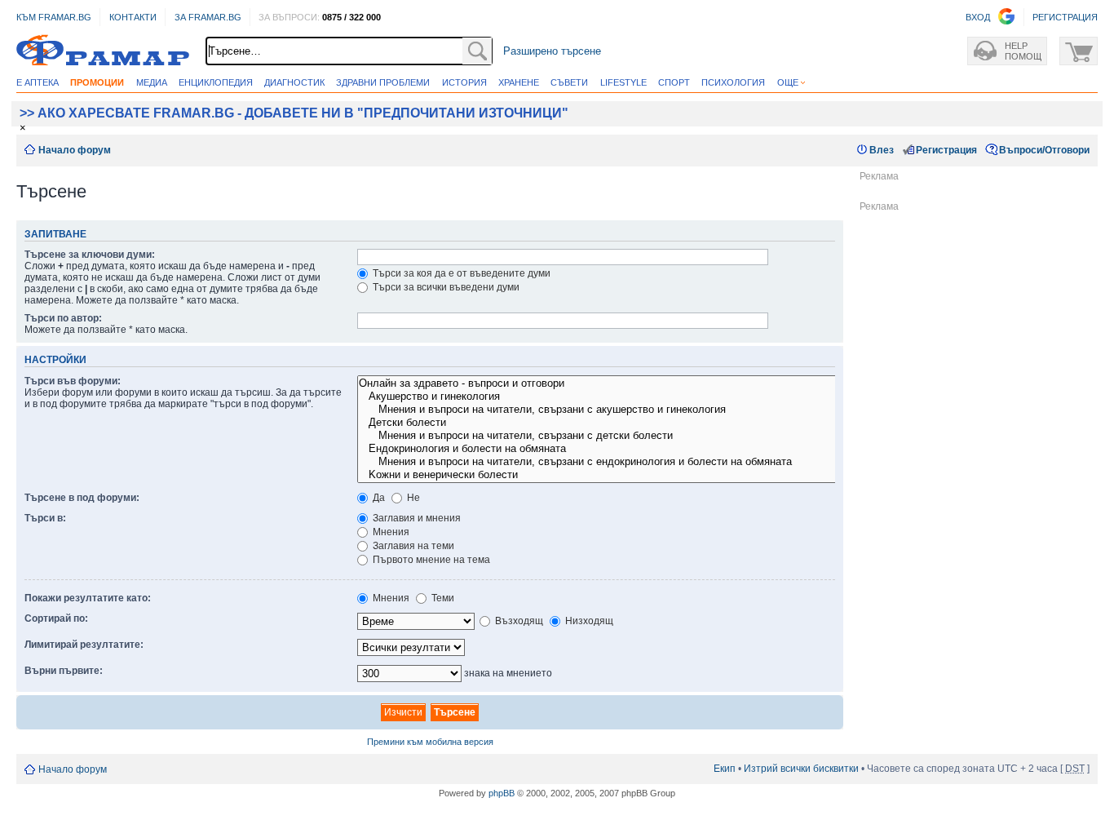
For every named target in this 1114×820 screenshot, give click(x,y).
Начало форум (74, 150)
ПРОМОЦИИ (97, 82)
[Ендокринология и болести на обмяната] (638, 448)
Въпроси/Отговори (1044, 150)
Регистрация (946, 150)
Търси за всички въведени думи (444, 287)
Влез (881, 150)
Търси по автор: (63, 318)
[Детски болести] (638, 422)
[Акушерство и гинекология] (638, 396)
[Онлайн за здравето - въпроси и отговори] (638, 383)
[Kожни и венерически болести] (638, 474)
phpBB (501, 793)
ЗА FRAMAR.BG (208, 17)
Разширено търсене (552, 51)
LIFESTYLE (623, 82)
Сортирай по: (56, 618)
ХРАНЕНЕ (518, 82)
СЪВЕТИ (569, 82)
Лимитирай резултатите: (84, 644)
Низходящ (588, 621)
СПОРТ (674, 82)
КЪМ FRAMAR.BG (53, 17)
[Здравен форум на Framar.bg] (102, 51)
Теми (441, 598)
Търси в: (45, 518)
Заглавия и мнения (415, 518)
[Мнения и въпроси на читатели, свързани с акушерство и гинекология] (638, 409)
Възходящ (518, 621)
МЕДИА (151, 82)
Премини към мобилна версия (430, 742)
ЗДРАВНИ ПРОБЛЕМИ (383, 82)
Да (377, 497)
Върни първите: (63, 670)
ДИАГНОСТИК (294, 82)
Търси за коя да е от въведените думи (460, 273)
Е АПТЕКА (37, 82)
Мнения (389, 532)
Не (412, 497)
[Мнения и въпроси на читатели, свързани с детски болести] (638, 435)
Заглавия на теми (412, 546)
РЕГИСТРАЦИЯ (1065, 17)
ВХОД (978, 17)
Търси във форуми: (72, 381)
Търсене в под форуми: (81, 497)
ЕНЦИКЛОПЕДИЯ (216, 82)
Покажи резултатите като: (87, 598)
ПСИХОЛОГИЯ (733, 82)
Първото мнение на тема (430, 559)
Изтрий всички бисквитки (801, 768)
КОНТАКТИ (133, 17)
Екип (725, 768)
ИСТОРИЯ (464, 82)
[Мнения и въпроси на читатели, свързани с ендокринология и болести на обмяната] (638, 461)
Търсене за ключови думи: (89, 254)
